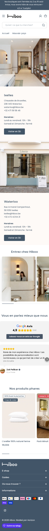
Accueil (5, 33)
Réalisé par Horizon (25, 520)
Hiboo (12, 520)
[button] (47, 359)
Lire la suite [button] (8, 361)
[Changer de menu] (3, 16)
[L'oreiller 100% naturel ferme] (18, 415)
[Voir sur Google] (2, 370)
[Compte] (40, 16)
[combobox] (24, 25)
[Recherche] (43, 25)
